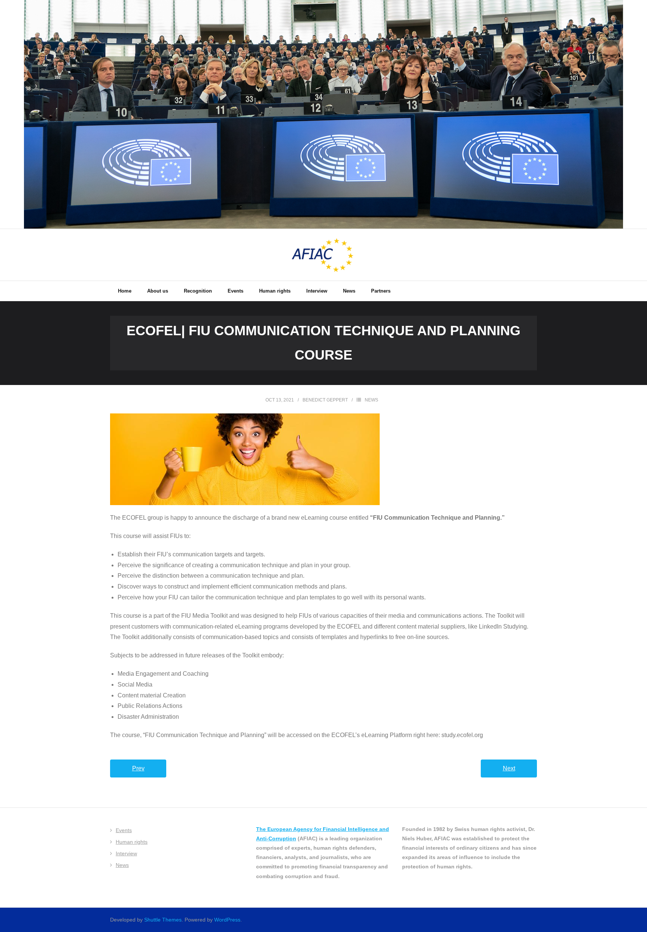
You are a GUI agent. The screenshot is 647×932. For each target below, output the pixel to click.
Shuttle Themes (163, 920)
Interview (126, 853)
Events (124, 830)
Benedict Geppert (325, 400)
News (371, 400)
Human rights (132, 842)
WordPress (227, 920)
